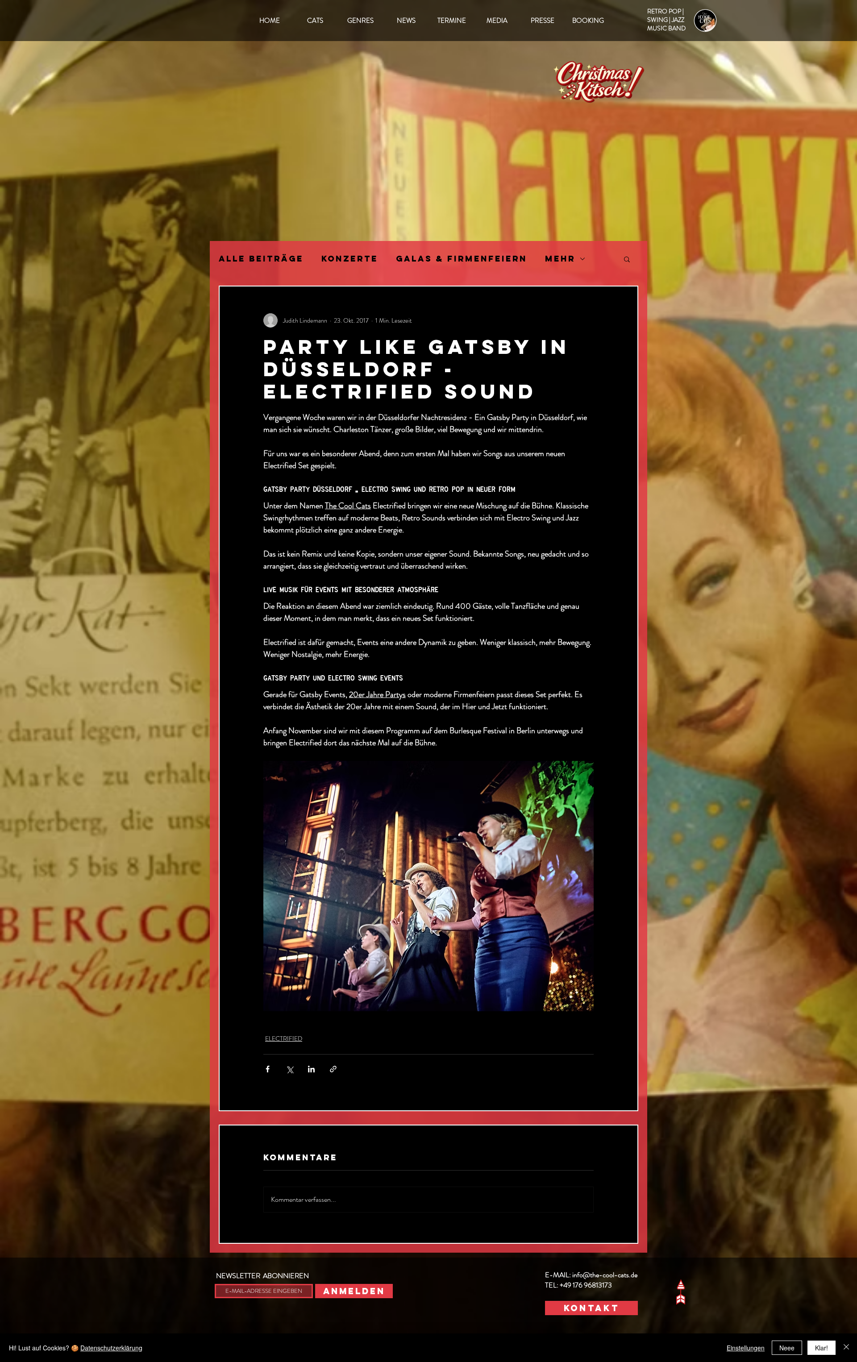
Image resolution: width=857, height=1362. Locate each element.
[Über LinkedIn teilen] (311, 1069)
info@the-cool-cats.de (604, 1275)
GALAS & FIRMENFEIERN (461, 258)
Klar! (821, 1347)
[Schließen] (846, 1348)
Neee (787, 1347)
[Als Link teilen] (333, 1069)
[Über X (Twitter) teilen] (289, 1069)
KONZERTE (349, 258)
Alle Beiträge (261, 258)
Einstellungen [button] (746, 1347)
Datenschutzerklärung (111, 1347)
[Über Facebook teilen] (267, 1069)
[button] (627, 258)
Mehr (560, 258)
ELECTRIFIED (283, 1038)
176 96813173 (592, 1285)
